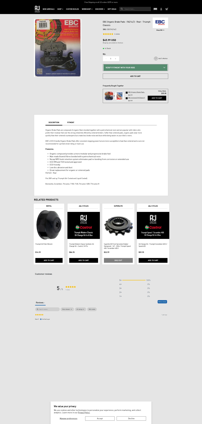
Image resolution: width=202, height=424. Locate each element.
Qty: (104, 54)
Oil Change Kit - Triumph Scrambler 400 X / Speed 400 (153, 245)
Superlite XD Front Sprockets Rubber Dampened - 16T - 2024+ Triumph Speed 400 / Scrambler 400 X (117, 246)
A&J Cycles (83, 206)
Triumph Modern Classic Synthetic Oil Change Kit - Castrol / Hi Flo (81, 245)
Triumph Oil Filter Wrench (43, 244)
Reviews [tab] (40, 302)
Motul (49, 206)
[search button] (122, 9)
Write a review (162, 302)
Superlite (118, 206)
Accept (100, 418)
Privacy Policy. (84, 412)
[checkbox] (92, 309)
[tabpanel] (101, 321)
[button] (87, 9)
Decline (131, 418)
